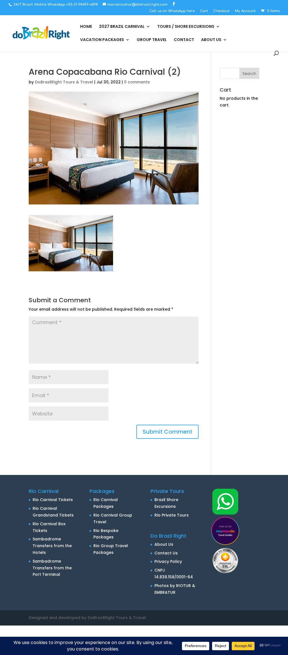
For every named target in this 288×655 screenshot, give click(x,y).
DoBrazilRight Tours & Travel (64, 82)
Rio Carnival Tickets (53, 499)
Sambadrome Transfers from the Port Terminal (52, 567)
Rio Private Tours (171, 515)
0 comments (137, 82)
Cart (204, 11)
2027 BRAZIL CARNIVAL (122, 26)
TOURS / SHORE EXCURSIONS (185, 26)
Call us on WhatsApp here (172, 11)
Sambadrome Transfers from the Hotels (52, 545)
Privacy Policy (168, 561)
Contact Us (166, 553)
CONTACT (184, 40)
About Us (163, 544)
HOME (86, 26)
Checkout (221, 11)
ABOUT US (211, 40)
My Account (245, 11)
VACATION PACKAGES (102, 40)
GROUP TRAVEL (152, 40)
